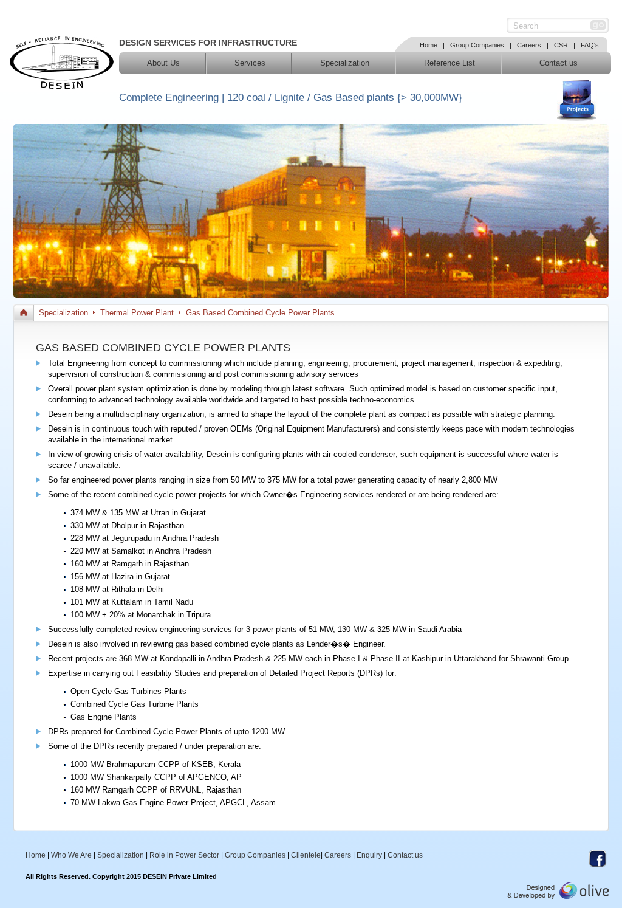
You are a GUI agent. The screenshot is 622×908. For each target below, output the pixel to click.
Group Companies (477, 45)
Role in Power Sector (184, 855)
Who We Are (71, 855)
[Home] (23, 312)
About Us (163, 62)
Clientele (306, 855)
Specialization (344, 62)
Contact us (558, 62)
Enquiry (369, 855)
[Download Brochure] (577, 100)
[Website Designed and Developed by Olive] (558, 896)
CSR (561, 45)
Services (249, 62)
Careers (529, 45)
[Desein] (62, 86)
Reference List (449, 62)
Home (428, 45)
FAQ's (590, 45)
